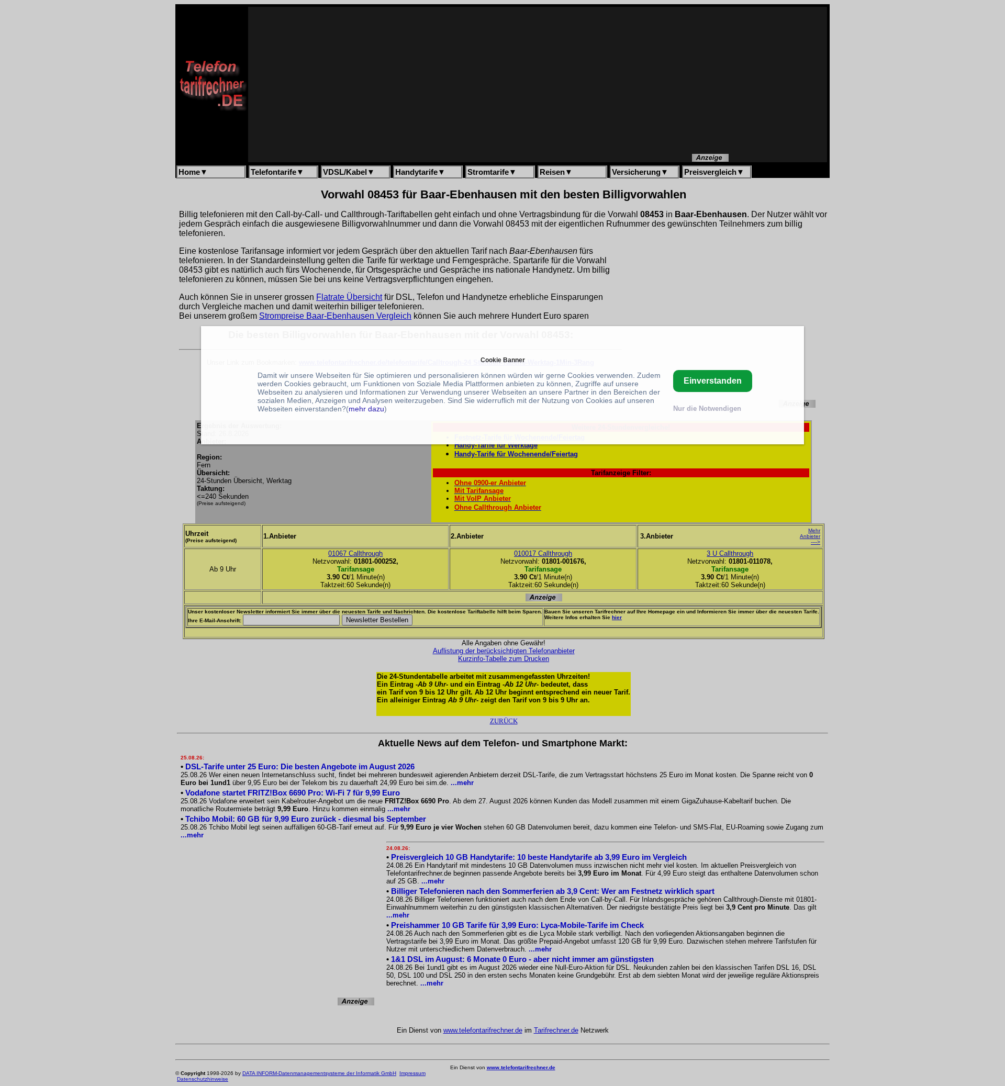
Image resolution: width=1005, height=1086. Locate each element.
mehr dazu (366, 409)
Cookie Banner (503, 359)
